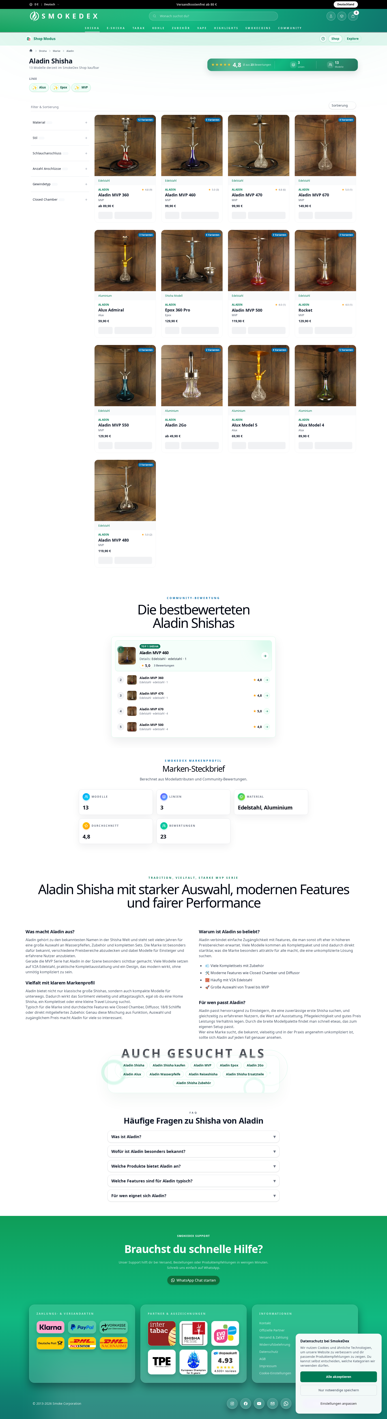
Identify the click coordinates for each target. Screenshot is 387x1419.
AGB (262, 1359)
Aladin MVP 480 (113, 540)
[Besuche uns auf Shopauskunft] (225, 1362)
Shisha (92, 28)
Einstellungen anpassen (338, 1403)
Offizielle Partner (272, 1330)
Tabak (139, 28)
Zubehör (181, 28)
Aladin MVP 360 (113, 195)
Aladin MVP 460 (180, 195)
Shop (335, 38)
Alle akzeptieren (338, 1377)
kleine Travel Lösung (100, 1001)
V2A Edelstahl (43, 966)
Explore (353, 38)
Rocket (305, 310)
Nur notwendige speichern (338, 1390)
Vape (202, 28)
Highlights (226, 28)
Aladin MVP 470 (247, 195)
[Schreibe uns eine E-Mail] (272, 1403)
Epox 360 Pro (177, 310)
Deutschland (345, 4)
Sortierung (340, 105)
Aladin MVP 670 (314, 195)
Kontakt (265, 1323)
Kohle (158, 28)
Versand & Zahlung (273, 1337)
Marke (56, 51)
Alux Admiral (111, 310)
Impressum (268, 1366)
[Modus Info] (323, 38)
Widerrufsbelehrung (274, 1344)
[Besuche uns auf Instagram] (232, 1403)
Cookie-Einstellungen (275, 1373)
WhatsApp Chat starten (196, 1280)
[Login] (331, 16)
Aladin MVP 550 (113, 425)
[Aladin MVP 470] (258, 145)
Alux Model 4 (311, 425)
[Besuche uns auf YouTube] (259, 1403)
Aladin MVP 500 (247, 310)
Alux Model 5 (244, 425)
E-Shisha (116, 28)
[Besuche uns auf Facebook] (245, 1403)
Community (290, 28)
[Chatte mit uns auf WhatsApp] (286, 1403)
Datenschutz (268, 1352)
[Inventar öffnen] (341, 16)
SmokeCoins (258, 28)
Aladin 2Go (175, 425)
